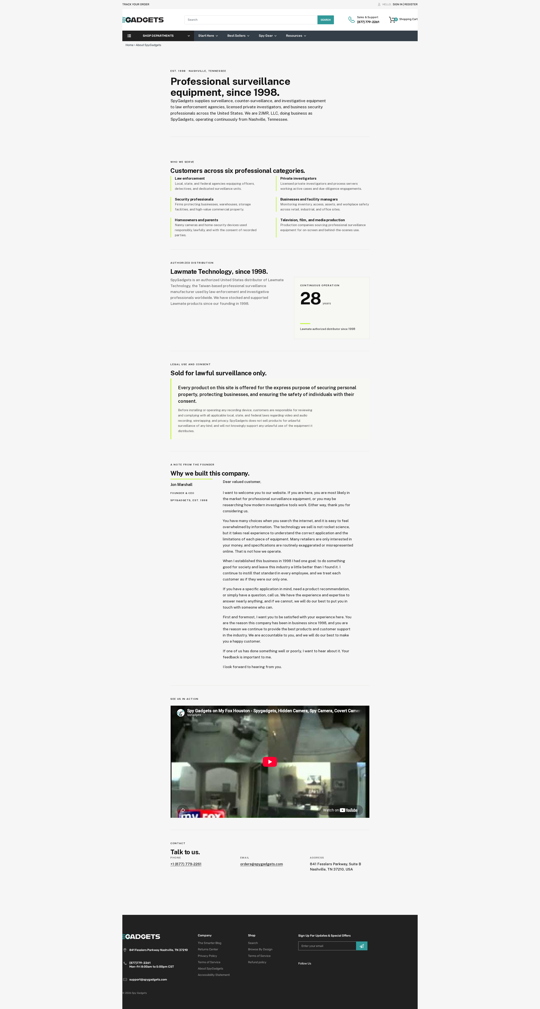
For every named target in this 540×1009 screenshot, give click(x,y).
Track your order (135, 4)
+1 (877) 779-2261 (185, 864)
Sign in (397, 4)
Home (130, 45)
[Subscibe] (361, 945)
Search (326, 19)
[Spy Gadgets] (143, 20)
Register (411, 4)
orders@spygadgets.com (261, 864)
